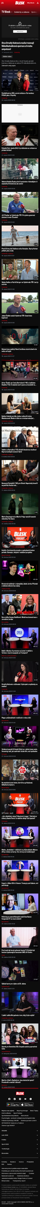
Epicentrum (5, 720)
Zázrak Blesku (6, 1051)
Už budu (4, 754)
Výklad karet (5, 986)
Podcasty (4, 821)
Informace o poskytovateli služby (28, 39)
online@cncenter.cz (8, 1191)
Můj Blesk (30, 3)
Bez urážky (5, 622)
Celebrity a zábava (7, 253)
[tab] (7, 12)
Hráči (3, 955)
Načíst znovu (20, 31)
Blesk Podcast (6, 555)
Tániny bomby (6, 588)
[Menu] (2, 3)
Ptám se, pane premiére (9, 655)
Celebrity (17, 52)
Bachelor (4, 1085)
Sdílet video (7, 56)
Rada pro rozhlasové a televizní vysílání (21, 1195)
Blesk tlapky (5, 787)
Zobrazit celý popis (9, 65)
